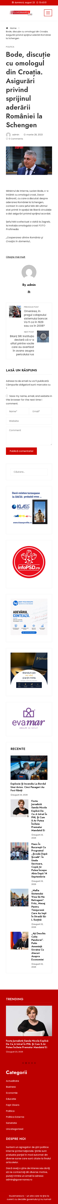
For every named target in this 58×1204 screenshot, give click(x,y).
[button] (23, 1063)
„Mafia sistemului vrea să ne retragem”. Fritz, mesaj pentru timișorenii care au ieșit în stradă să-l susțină (38, 905)
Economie (12, 1093)
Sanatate (11, 1123)
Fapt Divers (12, 1105)
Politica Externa (15, 1117)
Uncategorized (14, 1129)
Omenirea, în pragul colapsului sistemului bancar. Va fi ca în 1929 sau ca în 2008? (36, 317)
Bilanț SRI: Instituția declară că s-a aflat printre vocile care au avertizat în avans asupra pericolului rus (22, 343)
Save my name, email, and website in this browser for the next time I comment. (29, 399)
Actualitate (12, 1081)
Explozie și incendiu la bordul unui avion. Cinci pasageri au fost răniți (28, 787)
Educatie (11, 1099)
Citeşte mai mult (15, 257)
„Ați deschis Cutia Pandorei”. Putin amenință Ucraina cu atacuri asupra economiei (38, 946)
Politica (10, 47)
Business (11, 1087)
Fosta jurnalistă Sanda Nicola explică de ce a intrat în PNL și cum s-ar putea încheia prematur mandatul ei (39, 815)
